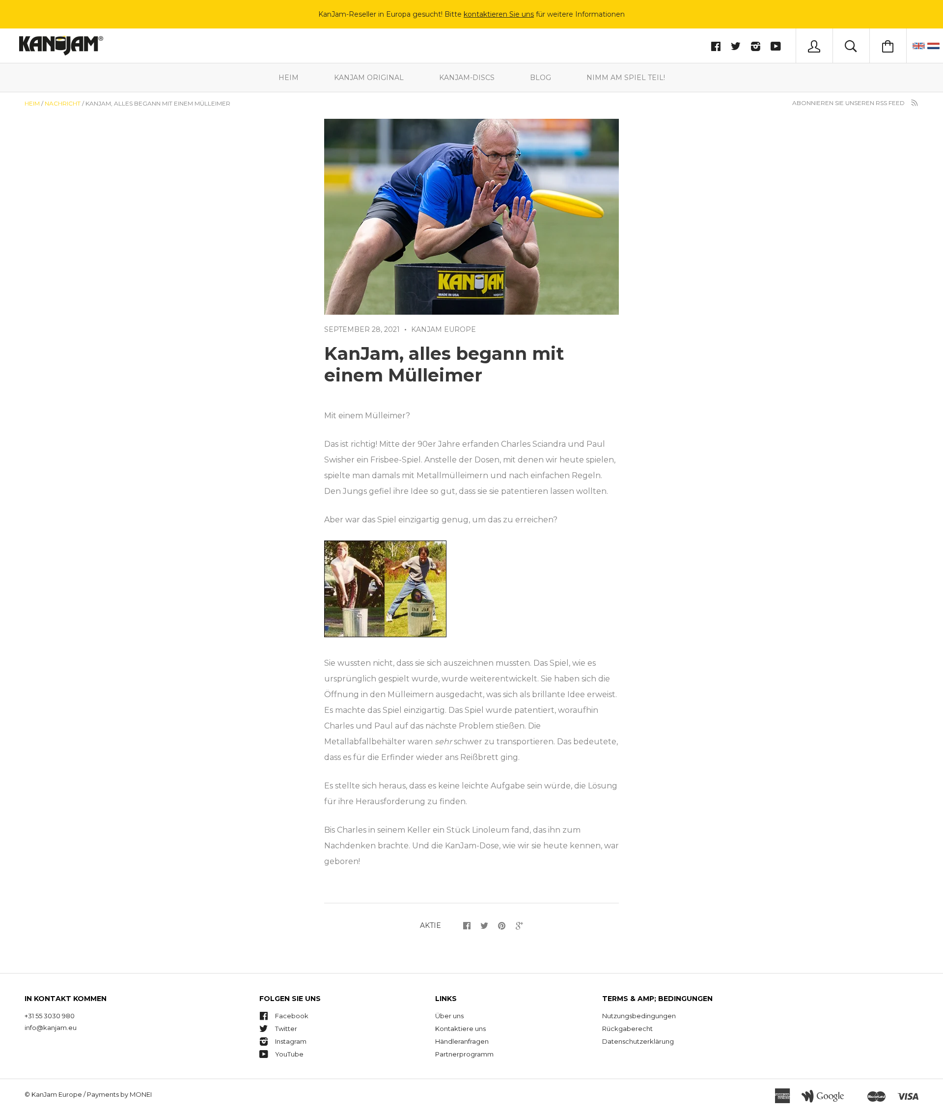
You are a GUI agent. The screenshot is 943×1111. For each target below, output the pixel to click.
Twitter (286, 1028)
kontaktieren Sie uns (499, 14)
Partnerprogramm (464, 1054)
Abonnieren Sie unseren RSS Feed (849, 103)
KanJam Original (369, 77)
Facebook (291, 1016)
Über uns (449, 1016)
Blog (540, 77)
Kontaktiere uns (460, 1028)
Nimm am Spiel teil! (625, 77)
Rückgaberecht (627, 1028)
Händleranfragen (462, 1041)
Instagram (290, 1041)
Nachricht (63, 103)
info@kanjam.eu (51, 1027)
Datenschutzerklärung (638, 1041)
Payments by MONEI (119, 1094)
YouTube (289, 1054)
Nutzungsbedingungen (639, 1016)
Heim (288, 77)
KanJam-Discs (467, 77)
